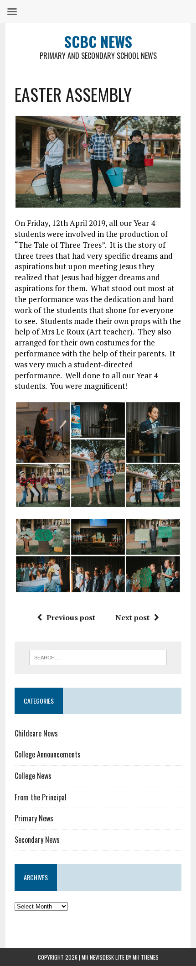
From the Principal (41, 797)
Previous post (70, 617)
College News (33, 775)
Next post (132, 617)
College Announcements (48, 754)
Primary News (34, 818)
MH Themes (146, 957)
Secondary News (37, 839)
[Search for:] (98, 657)
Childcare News (36, 733)
